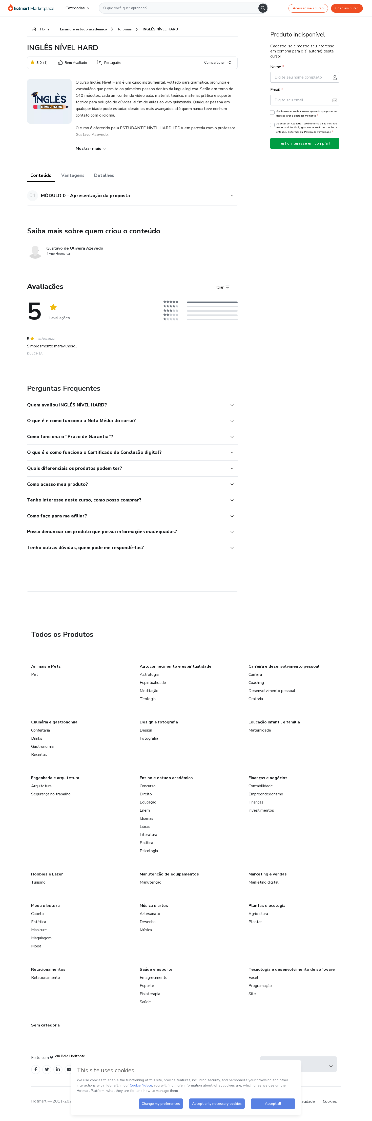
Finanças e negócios (268, 778)
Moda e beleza (45, 905)
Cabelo (37, 914)
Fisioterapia (150, 994)
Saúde (145, 1002)
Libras (145, 826)
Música (146, 930)
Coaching (256, 682)
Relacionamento (45, 977)
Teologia (148, 699)
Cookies (330, 1101)
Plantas (255, 922)
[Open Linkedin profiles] (58, 1069)
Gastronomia (42, 746)
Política (146, 843)
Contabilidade (261, 786)
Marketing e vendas (268, 874)
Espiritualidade (153, 682)
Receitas (39, 754)
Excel (253, 977)
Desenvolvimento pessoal (272, 691)
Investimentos (261, 810)
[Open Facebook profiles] (35, 1069)
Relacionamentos (48, 969)
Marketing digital (264, 882)
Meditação (149, 691)
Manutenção (150, 882)
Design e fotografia (159, 722)
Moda (36, 946)
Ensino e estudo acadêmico (166, 778)
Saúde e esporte (156, 969)
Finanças (256, 802)
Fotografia (149, 738)
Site (252, 994)
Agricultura (258, 914)
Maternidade (260, 730)
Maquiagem (41, 938)
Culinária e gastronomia (54, 722)
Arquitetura (41, 786)
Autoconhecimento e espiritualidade (176, 666)
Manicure (39, 930)
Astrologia (149, 674)
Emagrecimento (154, 977)
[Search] (262, 8)
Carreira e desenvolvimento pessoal (284, 666)
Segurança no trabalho (51, 794)
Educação (148, 802)
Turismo (38, 882)
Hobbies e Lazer (47, 874)
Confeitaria (40, 730)
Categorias (75, 8)
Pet (34, 674)
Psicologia (149, 851)
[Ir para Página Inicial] (32, 8)
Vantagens (73, 175)
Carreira (255, 674)
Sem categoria (45, 1025)
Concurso (148, 786)
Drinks (36, 738)
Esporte (147, 985)
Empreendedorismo (266, 794)
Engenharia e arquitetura (55, 778)
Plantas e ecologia (267, 905)
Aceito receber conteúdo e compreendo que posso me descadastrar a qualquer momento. (306, 113)
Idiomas (146, 818)
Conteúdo (41, 175)
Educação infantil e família (274, 722)
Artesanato (150, 914)
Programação (260, 985)
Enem (145, 810)
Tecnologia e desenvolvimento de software (292, 969)
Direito (146, 794)
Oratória (256, 699)
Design (146, 730)
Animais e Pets (46, 666)
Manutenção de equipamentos (169, 874)
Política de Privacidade (317, 131)
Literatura (148, 834)
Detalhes (104, 175)
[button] (126, 195)
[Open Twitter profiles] (47, 1069)
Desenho (148, 922)
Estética (38, 922)
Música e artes (154, 905)
